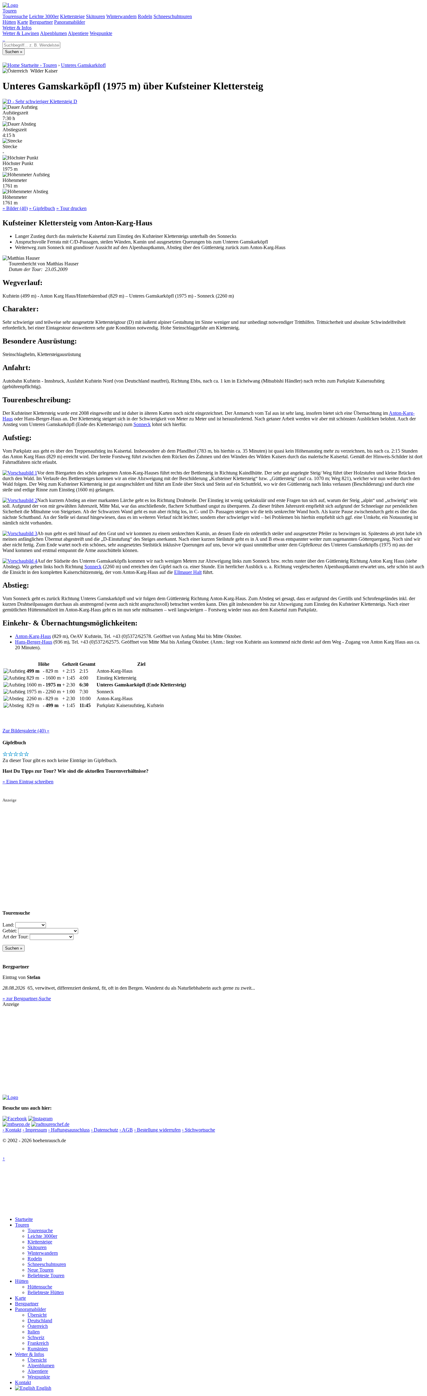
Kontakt (23, 1382)
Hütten (9, 22)
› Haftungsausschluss (69, 1129)
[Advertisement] (190, 846)
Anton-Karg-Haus (33, 636)
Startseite (24, 1219)
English (43, 1388)
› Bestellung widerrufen (157, 1129)
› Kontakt (12, 1129)
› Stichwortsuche (198, 1129)
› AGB (126, 1129)
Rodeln (145, 16)
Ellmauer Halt (188, 572)
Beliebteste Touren (46, 1275)
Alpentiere (78, 33)
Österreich (38, 1326)
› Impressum (35, 1129)
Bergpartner (41, 22)
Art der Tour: (15, 936)
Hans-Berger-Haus (33, 642)
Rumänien (38, 1348)
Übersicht (37, 1315)
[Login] (4, 39)
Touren (10, 10)
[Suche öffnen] (3, 39)
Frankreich (38, 1343)
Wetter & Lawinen (21, 33)
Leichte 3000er (44, 16)
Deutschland (40, 1320)
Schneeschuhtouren (172, 16)
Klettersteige (72, 16)
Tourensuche (15, 16)
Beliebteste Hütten (46, 1292)
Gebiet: (10, 930)
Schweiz (36, 1337)
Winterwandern (121, 16)
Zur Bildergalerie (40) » (26, 730)
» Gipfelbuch (42, 208)
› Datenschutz (104, 1129)
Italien (34, 1331)
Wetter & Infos (17, 27)
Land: (8, 924)
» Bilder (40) (15, 208)
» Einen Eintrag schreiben (28, 781)
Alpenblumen (53, 33)
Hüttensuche (40, 1286)
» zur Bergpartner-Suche (27, 998)
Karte (22, 22)
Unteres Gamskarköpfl (83, 65)
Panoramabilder (69, 22)
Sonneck (142, 424)
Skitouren (95, 16)
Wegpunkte (101, 33)
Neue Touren (40, 1270)
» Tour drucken (71, 208)
